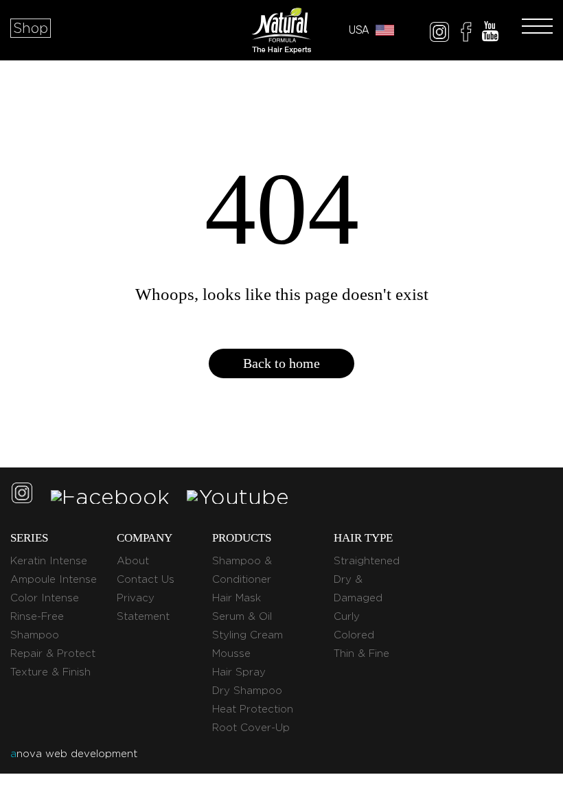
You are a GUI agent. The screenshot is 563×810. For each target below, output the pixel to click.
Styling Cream (247, 635)
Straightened (367, 561)
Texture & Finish (50, 672)
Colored (354, 635)
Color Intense (44, 598)
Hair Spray (239, 672)
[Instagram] (439, 34)
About (133, 561)
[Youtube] (490, 34)
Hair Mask (236, 598)
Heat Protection (252, 709)
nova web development (73, 754)
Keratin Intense (48, 561)
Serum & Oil (242, 616)
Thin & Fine (361, 653)
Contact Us (145, 579)
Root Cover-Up (251, 727)
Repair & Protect (52, 653)
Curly (347, 616)
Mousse (231, 653)
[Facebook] (466, 34)
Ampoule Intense (53, 579)
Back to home (281, 363)
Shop (30, 28)
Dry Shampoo (247, 690)
